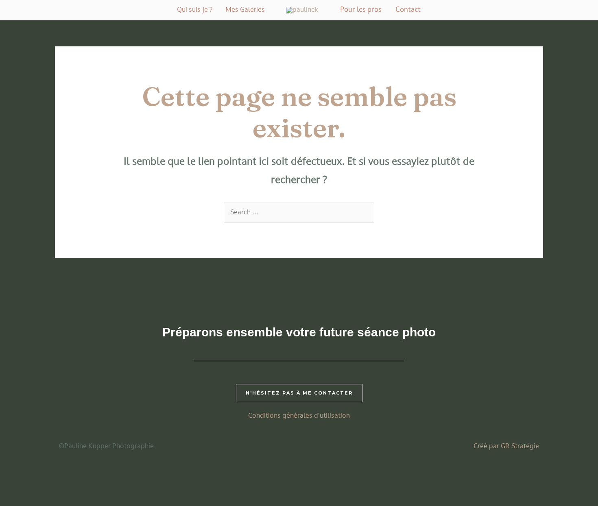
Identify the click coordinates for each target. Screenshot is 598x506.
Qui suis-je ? (194, 10)
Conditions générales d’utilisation (299, 416)
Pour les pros (361, 10)
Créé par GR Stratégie (506, 446)
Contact (408, 10)
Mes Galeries (245, 10)
